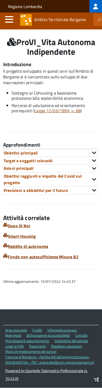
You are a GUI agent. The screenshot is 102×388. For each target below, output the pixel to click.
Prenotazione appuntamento (27, 340)
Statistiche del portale (71, 340)
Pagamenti (37, 346)
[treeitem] (95, 6)
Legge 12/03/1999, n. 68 (58, 111)
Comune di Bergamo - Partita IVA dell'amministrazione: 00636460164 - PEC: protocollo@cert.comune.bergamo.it (49, 359)
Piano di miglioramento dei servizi (30, 351)
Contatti (81, 335)
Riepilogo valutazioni (66, 346)
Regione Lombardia (25, 6)
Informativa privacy (62, 330)
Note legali (13, 335)
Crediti (37, 330)
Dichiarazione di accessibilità (48, 335)
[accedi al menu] (9, 19)
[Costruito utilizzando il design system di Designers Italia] (96, 380)
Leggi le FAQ (14, 346)
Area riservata (16, 330)
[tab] (51, 153)
